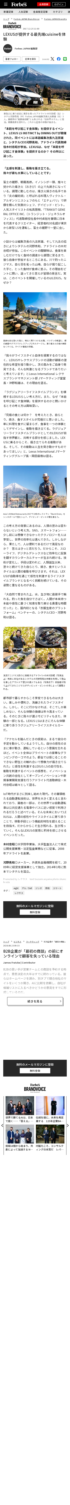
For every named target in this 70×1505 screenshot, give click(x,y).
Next (67, 1125)
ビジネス (17, 941)
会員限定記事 (40, 11)
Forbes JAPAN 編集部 (26, 48)
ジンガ (38, 888)
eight (16, 888)
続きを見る (35, 1001)
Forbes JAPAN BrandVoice (26, 19)
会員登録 (43, 4)
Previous (2, 1125)
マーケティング (32, 941)
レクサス (19, 892)
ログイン (58, 4)
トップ (6, 19)
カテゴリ (58, 11)
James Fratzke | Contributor (19, 962)
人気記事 (23, 11)
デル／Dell (27, 888)
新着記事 (8, 11)
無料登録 (35, 912)
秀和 (47, 888)
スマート (57, 888)
